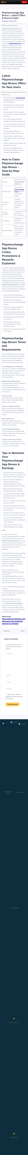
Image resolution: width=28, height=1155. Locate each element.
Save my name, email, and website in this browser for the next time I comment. (14, 696)
